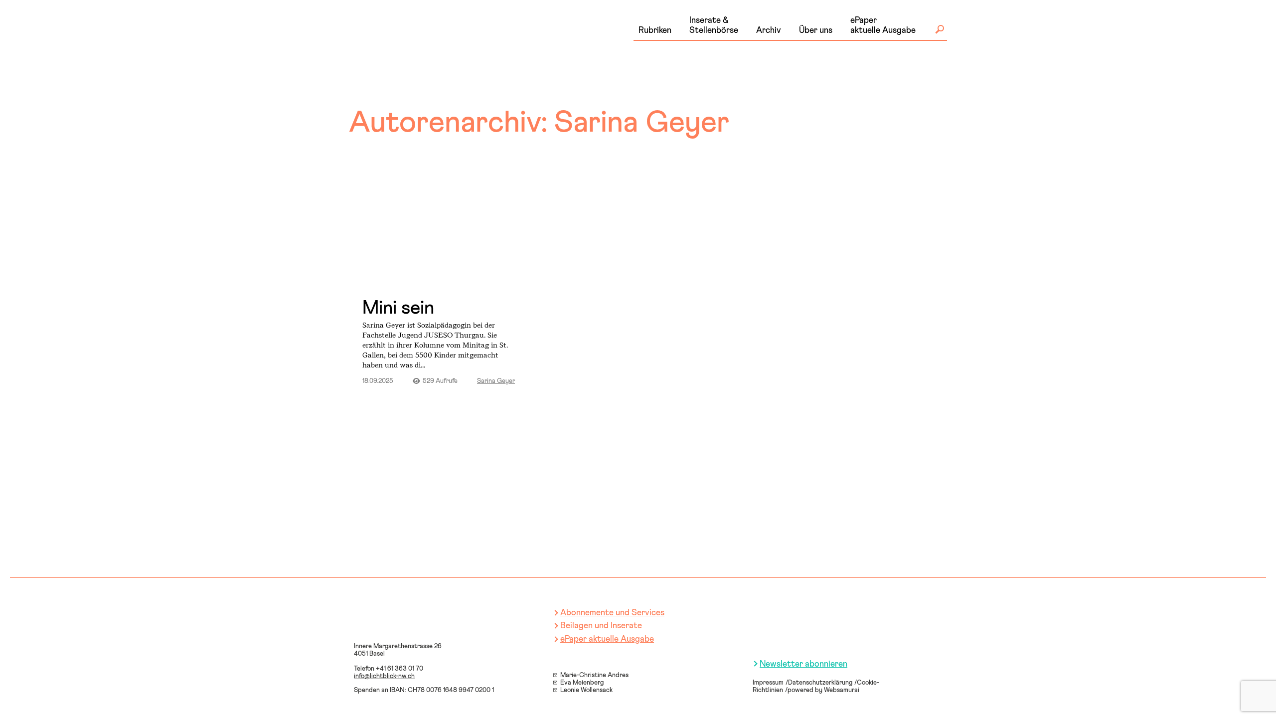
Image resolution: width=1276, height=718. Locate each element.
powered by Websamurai (823, 690)
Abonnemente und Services (612, 613)
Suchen (940, 29)
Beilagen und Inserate (601, 626)
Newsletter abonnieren (803, 664)
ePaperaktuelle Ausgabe (883, 25)
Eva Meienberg (582, 683)
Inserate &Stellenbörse (713, 25)
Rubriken (654, 30)
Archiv (768, 30)
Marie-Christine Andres (594, 675)
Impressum (768, 683)
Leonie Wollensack (586, 690)
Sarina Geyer (496, 381)
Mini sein (398, 308)
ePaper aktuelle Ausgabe (607, 639)
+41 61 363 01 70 (399, 669)
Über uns (815, 30)
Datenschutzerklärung (820, 683)
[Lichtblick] (438, 42)
